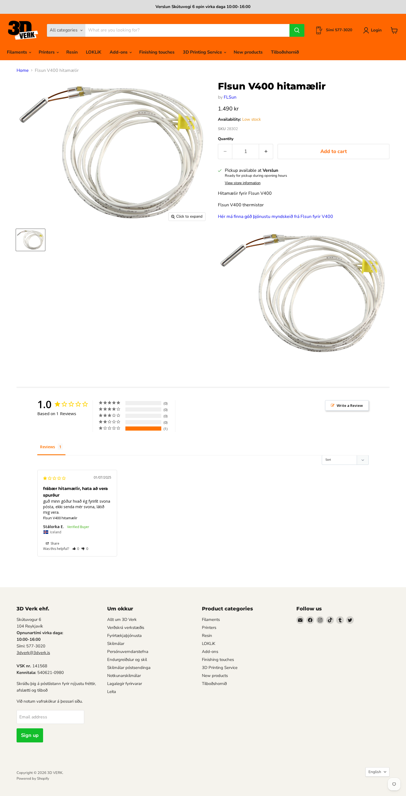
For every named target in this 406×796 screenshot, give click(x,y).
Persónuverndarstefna (127, 651)
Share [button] (54, 543)
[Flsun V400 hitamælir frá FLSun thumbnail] (30, 240)
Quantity (225, 139)
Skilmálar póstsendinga (129, 667)
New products (248, 52)
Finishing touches (157, 52)
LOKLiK (93, 52)
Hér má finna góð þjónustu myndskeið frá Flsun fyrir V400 (275, 217)
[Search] (296, 30)
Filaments (17, 52)
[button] (76, 548)
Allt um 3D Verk (122, 619)
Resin (72, 52)
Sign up (30, 735)
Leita (111, 691)
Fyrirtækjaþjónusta (124, 635)
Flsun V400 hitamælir (60, 517)
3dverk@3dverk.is (33, 652)
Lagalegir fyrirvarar (124, 683)
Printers (47, 52)
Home (23, 70)
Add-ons (119, 52)
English (374, 771)
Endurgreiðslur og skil (127, 659)
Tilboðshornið (285, 52)
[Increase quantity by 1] (266, 151)
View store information (242, 183)
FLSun (230, 97)
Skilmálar (115, 643)
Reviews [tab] (47, 446)
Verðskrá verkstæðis (125, 627)
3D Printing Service (203, 52)
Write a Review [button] (350, 405)
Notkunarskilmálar (124, 675)
